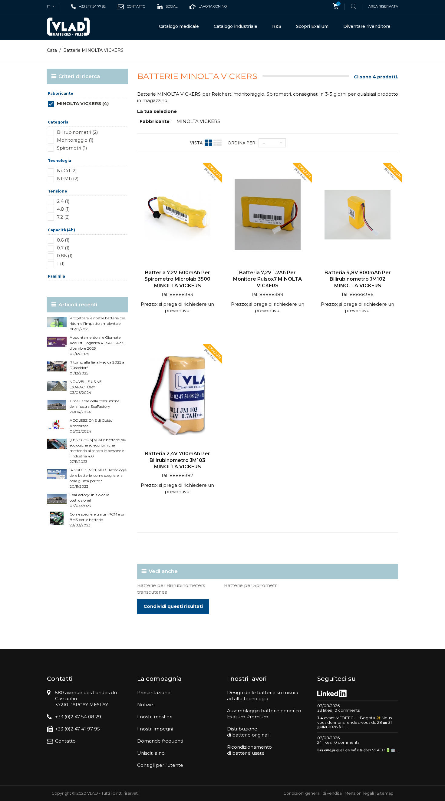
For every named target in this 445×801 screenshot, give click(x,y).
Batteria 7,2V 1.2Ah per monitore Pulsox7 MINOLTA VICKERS (267, 279)
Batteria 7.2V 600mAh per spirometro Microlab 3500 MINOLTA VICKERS (177, 279)
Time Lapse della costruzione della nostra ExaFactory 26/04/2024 (94, 406)
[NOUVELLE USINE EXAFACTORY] (57, 386)
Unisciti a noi (151, 753)
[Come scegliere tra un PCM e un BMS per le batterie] (57, 518)
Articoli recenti (77, 305)
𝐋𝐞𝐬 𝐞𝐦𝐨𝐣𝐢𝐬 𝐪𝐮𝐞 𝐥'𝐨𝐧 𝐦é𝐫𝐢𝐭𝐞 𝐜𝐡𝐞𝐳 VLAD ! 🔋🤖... (357, 749)
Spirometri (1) (72, 148)
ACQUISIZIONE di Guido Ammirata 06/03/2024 (91, 425)
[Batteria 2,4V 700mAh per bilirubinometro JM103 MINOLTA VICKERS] (177, 396)
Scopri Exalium (312, 26)
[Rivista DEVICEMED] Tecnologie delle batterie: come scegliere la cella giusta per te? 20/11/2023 (98, 478)
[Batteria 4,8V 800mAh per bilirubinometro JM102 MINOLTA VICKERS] (357, 215)
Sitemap (385, 793)
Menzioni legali (359, 793)
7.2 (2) (63, 217)
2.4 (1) (63, 201)
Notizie (145, 704)
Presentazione (153, 692)
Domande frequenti (160, 741)
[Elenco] (217, 142)
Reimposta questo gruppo (107, 112)
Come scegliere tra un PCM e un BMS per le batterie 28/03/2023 (98, 519)
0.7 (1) (63, 248)
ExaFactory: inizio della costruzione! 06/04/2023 (89, 500)
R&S (276, 26)
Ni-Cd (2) (67, 170)
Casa (52, 50)
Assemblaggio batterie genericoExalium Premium (264, 714)
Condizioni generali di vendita (312, 793)
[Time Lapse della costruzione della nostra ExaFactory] (57, 405)
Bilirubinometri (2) (77, 132)
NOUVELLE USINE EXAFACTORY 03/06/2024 (86, 387)
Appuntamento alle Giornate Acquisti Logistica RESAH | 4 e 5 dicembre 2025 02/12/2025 (97, 345)
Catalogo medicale (179, 26)
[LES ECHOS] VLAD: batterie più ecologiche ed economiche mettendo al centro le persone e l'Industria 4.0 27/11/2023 (98, 450)
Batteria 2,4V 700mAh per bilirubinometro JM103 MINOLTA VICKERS (177, 460)
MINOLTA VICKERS (198, 121)
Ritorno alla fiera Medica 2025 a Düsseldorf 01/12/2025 (97, 367)
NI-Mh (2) (68, 178)
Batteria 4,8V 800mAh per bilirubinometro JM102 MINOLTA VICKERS (358, 279)
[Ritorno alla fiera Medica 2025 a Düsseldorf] (57, 366)
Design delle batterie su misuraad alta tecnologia (262, 695)
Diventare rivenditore (367, 26)
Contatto (65, 741)
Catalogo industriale (235, 26)
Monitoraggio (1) (75, 140)
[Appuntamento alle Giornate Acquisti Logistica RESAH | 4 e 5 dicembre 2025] (57, 341)
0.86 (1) (65, 256)
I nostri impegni (155, 729)
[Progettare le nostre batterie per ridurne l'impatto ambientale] (57, 322)
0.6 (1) (63, 240)
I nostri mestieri (154, 717)
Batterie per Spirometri (251, 585)
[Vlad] (72, 27)
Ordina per (241, 143)
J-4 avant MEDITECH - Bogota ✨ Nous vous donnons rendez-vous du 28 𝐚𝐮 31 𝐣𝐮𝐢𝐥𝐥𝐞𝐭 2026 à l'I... (354, 722)
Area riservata (383, 6)
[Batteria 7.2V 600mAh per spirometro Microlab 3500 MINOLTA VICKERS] (177, 215)
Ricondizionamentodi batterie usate (249, 750)
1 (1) (61, 263)
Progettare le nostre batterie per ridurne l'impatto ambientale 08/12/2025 (97, 323)
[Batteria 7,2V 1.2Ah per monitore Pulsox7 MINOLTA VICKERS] (267, 215)
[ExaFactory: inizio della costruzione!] (57, 499)
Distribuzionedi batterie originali (248, 732)
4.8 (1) (63, 209)
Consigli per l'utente (160, 765)
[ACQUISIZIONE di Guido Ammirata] (57, 424)
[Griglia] (208, 142)
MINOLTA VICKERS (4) (83, 103)
